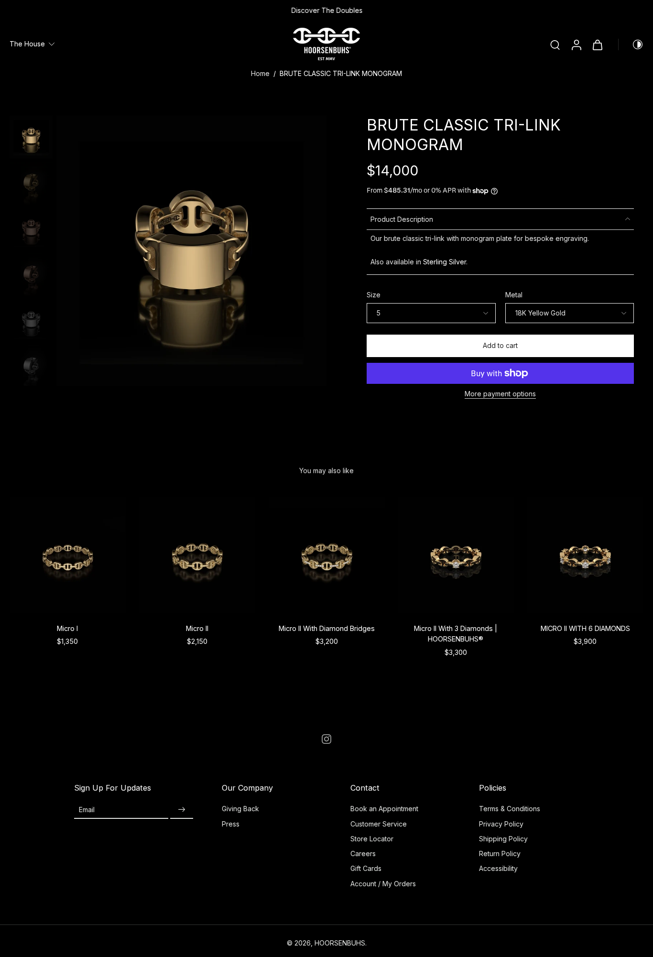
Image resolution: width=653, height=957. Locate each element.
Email (87, 809)
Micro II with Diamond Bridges (326, 628)
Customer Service (378, 824)
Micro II (197, 628)
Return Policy (500, 853)
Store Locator (371, 839)
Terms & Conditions (509, 809)
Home (260, 73)
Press (230, 824)
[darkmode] (631, 44)
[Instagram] (326, 739)
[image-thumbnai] (31, 137)
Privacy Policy (501, 824)
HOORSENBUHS (340, 943)
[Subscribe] (181, 809)
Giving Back (240, 809)
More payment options (500, 394)
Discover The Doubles (326, 10)
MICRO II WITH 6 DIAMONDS (585, 628)
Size (374, 295)
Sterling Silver (444, 262)
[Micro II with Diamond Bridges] (327, 555)
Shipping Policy (503, 839)
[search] (555, 44)
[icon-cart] (597, 44)
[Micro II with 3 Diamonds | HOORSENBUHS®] (456, 555)
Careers (363, 853)
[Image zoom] (191, 251)
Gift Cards (365, 868)
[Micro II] (197, 555)
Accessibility (498, 868)
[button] (500, 346)
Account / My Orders (383, 884)
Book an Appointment (384, 809)
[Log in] (576, 44)
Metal (513, 295)
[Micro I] (68, 555)
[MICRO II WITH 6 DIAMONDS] (585, 555)
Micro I (67, 628)
